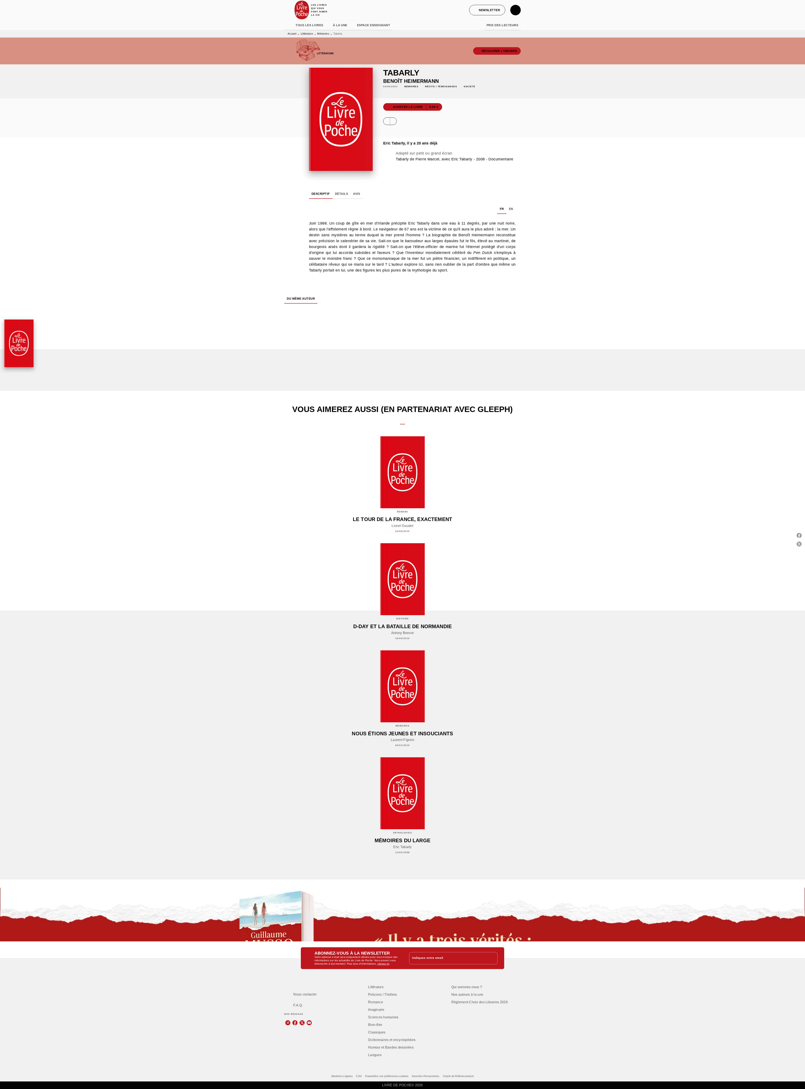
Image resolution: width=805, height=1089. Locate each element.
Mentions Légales (342, 1076)
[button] (487, 10)
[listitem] (287, 1022)
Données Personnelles (425, 1076)
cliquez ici (383, 963)
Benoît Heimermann (411, 81)
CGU (359, 1076)
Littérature (307, 33)
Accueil (292, 33)
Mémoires (323, 33)
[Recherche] (515, 10)
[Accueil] (301, 10)
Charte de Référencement (458, 1076)
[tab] (288, 25)
